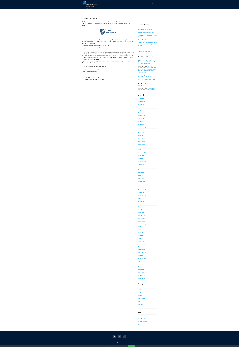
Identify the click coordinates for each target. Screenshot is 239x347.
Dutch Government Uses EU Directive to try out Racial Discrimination (147, 62)
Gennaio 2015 (141, 246)
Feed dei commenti (142, 321)
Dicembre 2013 (141, 275)
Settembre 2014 (142, 258)
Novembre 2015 (142, 224)
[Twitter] (119, 336)
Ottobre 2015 (141, 226)
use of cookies (124, 346)
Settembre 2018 (142, 152)
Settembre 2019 (142, 127)
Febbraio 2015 (141, 244)
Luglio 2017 (141, 167)
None (139, 301)
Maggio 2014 (141, 269)
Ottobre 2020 (141, 101)
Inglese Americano (111, 21)
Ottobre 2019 (141, 124)
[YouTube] (124, 336)
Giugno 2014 (141, 266)
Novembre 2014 (142, 252)
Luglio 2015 (141, 232)
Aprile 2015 (140, 238)
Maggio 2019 (141, 132)
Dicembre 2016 (141, 187)
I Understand (131, 346)
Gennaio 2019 (141, 141)
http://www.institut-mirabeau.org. (95, 69)
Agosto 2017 (141, 164)
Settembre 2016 (142, 195)
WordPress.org (141, 324)
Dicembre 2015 (141, 221)
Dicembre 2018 (141, 144)
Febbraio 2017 (141, 181)
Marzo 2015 (141, 241)
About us (140, 287)
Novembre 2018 (142, 147)
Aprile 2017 (140, 175)
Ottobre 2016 (141, 192)
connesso (90, 79)
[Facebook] (114, 336)
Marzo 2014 (141, 272)
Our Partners (141, 304)
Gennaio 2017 (141, 184)
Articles (140, 290)
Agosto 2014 (141, 261)
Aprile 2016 (141, 209)
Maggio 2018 (141, 155)
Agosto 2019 (141, 129)
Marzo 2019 (141, 138)
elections (140, 292)
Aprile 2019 (141, 135)
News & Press (141, 298)
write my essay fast (142, 60)
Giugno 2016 (141, 204)
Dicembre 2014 (141, 249)
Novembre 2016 (142, 189)
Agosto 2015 (141, 229)
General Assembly (142, 39)
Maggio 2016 (141, 206)
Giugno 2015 (141, 235)
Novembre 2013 (142, 278)
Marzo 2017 (141, 178)
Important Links (142, 295)
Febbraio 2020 (141, 115)
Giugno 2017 (141, 169)
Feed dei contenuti (142, 318)
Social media (141, 307)
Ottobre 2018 (141, 149)
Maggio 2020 (141, 110)
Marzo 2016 (141, 212)
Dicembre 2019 (141, 121)
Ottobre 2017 (141, 158)
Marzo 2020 (141, 112)
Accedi (140, 315)
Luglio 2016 (141, 201)
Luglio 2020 (141, 104)
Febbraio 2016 (141, 215)
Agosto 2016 (141, 198)
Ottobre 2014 (141, 255)
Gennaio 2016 (141, 218)
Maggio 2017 (141, 172)
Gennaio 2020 (141, 118)
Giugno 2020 (141, 107)
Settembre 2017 (142, 161)
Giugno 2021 (141, 98)
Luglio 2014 (141, 264)
